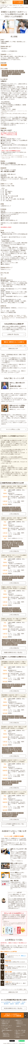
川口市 (23, 1002)
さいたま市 (2, 6)
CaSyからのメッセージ (7, 1025)
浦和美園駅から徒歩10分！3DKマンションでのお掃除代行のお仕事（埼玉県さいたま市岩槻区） (14, 695)
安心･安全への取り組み (21, 1030)
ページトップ (25, 1015)
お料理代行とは (20, 1023)
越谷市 (12, 1003)
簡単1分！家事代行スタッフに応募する (14, 342)
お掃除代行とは (20, 1021)
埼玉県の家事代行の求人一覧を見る (13, 1008)
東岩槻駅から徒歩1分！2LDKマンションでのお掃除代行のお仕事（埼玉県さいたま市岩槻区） (13, 761)
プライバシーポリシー (20, 1035)
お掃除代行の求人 (6, 1034)
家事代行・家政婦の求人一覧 (14, 5)
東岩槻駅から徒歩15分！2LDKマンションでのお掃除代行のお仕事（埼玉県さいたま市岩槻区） (13, 792)
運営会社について (19, 1033)
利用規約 (18, 1037)
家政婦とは (19, 1026)
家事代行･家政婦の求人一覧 (7, 1031)
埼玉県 (21, 5)
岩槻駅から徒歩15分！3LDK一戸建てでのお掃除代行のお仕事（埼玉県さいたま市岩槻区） (13, 487)
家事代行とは (18, 1020)
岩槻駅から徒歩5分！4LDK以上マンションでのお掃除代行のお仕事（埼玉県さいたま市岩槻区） (14, 587)
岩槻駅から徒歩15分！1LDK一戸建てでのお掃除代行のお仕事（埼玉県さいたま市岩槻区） (13, 518)
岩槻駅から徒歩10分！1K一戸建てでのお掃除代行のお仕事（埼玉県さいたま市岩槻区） (13, 619)
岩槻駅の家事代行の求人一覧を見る (13, 652)
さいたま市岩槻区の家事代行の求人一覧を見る (13, 824)
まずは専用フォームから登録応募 (12, 1015)
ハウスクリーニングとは (21, 1024)
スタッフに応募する (17, 2)
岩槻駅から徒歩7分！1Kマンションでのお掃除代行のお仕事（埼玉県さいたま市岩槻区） (13, 556)
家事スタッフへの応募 (20, 1032)
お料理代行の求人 (6, 1036)
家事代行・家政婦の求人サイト (5, 0)
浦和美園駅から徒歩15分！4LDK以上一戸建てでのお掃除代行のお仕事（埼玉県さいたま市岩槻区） (13, 663)
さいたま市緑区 (16, 1002)
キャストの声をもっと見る (13, 429)
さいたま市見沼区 (5, 1002)
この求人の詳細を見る (14, 513)
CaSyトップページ (6, 1020)
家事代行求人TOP (13, 348)
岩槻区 (6, 6)
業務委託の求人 (5, 1023)
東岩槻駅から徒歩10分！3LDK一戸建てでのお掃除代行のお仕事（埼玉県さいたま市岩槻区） (13, 727)
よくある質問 (5, 1028)
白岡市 (22, 1003)
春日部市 (6, 1003)
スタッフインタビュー (6, 1027)
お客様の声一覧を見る (13, 334)
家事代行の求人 (6, 1033)
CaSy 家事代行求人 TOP (4, 5)
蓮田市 (17, 1003)
